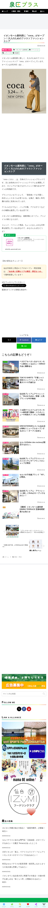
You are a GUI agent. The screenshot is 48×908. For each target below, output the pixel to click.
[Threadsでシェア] (19, 695)
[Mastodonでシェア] (19, 688)
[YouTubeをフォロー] (29, 709)
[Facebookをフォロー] (24, 709)
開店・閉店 (7, 50)
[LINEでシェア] (8, 701)
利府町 (17, 53)
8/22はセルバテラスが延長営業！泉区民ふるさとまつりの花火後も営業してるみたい (23, 865)
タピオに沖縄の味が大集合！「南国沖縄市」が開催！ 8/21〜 (23, 829)
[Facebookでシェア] (8, 695)
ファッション (35, 50)
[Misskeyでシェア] (40, 688)
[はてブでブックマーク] (40, 695)
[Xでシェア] (8, 688)
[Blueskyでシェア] (29, 688)
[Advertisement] (24, 21)
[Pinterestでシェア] (19, 701)
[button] (43, 518)
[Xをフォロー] (19, 709)
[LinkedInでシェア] (29, 701)
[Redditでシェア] (29, 695)
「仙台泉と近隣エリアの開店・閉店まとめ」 (25, 271)
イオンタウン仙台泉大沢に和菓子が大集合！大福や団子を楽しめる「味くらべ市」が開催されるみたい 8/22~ (23, 879)
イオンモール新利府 (21, 50)
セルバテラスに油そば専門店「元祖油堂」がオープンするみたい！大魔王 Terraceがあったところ (23, 841)
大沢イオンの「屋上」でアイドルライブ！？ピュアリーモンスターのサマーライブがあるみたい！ (23, 853)
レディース (7, 53)
